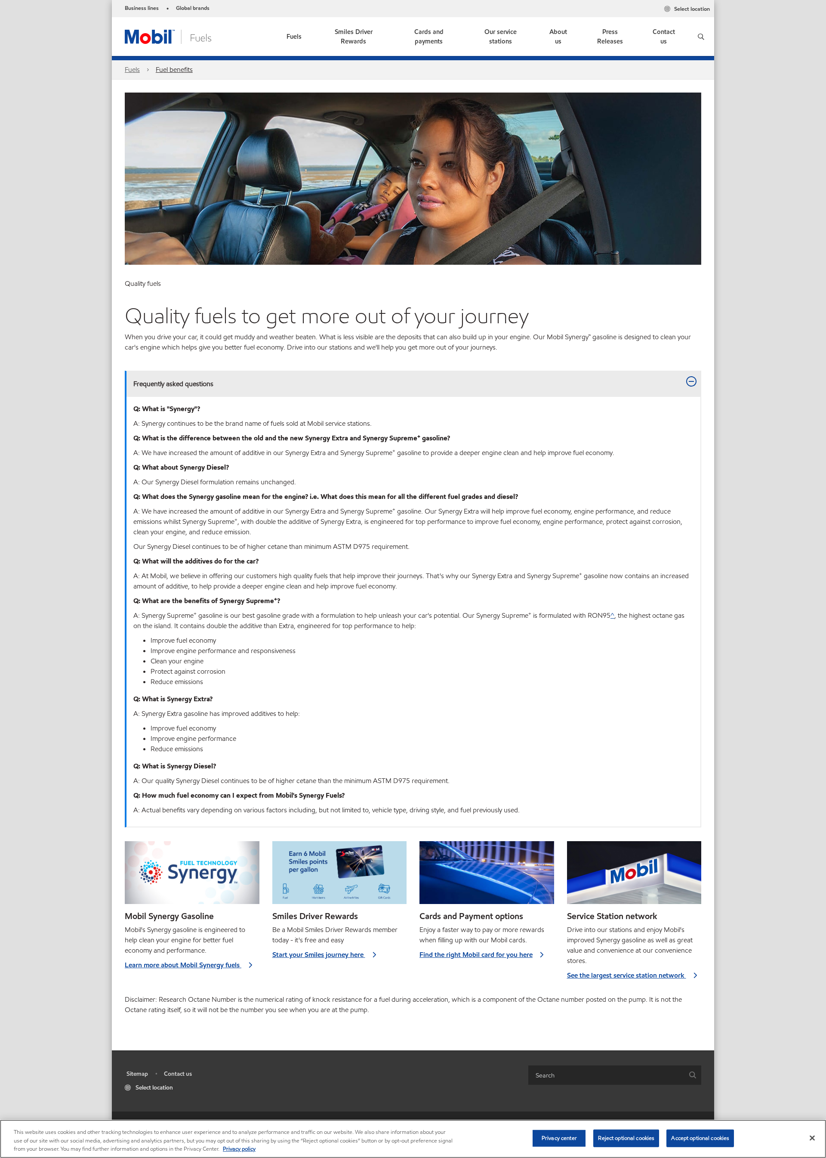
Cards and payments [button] (429, 37)
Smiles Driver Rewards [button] (354, 37)
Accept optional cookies (700, 1138)
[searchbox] (606, 1075)
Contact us (178, 1074)
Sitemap (137, 1074)
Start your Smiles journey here (318, 954)
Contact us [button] (664, 37)
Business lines (142, 8)
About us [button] (558, 37)
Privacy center (559, 1138)
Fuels (132, 69)
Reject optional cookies (626, 1138)
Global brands (193, 8)
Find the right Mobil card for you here (476, 954)
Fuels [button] (294, 36)
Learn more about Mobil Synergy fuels (183, 964)
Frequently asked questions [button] (173, 383)
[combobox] (614, 1075)
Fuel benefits (174, 69)
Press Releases (610, 37)
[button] (701, 36)
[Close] (812, 1137)
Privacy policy (239, 1149)
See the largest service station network (626, 975)
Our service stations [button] (500, 37)
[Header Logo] (168, 35)
